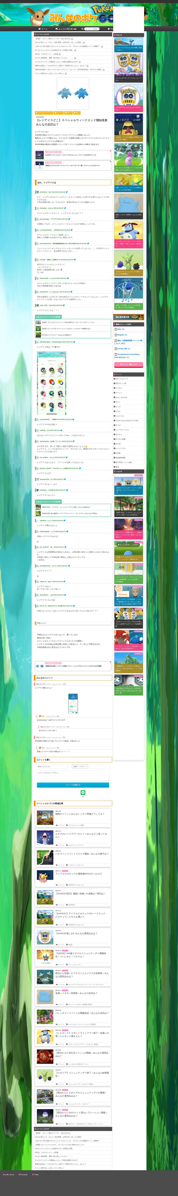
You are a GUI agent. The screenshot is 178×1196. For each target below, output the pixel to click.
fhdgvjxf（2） (122, 335)
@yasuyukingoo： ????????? (48, 219)
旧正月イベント (83, 1064)
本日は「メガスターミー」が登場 (46, 54)
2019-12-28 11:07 (58, 208)
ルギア (71, 845)
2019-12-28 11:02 (65, 230)
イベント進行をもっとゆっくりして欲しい (49, 73)
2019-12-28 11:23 (60, 457)
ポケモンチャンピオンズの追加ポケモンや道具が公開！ (54, 50)
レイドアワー (79, 845)
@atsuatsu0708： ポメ (46, 479)
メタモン (79, 1004)
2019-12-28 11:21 (61, 531)
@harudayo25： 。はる (46, 595)
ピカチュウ (80, 885)
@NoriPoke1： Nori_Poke (47, 192)
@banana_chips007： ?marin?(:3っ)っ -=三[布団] (54, 468)
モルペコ (80, 865)
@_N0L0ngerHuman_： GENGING (50, 230)
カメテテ (72, 984)
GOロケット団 (74, 1124)
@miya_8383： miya (46, 305)
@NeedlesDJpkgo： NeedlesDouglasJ (51, 342)
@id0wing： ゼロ (44, 430)
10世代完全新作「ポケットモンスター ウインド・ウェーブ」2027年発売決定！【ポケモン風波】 (68, 69)
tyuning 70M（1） (124, 349)
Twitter (36, 1174)
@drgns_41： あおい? (46, 581)
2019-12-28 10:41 (61, 278)
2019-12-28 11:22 (58, 520)
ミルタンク (89, 1044)
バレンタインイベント (77, 1024)
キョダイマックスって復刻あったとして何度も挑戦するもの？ (56, 62)
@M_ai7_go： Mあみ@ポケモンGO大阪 (51, 606)
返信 (64, 684)
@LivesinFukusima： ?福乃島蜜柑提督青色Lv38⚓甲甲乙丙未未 (58, 243)
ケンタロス (73, 1064)
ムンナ (87, 1024)
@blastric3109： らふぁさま (48, 278)
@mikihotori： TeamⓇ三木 (47, 490)
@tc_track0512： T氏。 (46, 547)
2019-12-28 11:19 (58, 581)
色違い (71, 945)
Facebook (24, 1174)
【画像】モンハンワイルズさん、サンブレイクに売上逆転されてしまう (59, 1145)
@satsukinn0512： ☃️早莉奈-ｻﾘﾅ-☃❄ (50, 419)
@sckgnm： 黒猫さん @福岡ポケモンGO (51, 259)
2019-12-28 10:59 (81, 243)
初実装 (85, 1004)
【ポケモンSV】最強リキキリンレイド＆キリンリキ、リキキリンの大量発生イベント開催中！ (67, 46)
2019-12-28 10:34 (65, 292)
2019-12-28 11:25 (57, 305)
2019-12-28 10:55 (68, 259)
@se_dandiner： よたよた (47, 457)
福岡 (82, 825)
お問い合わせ (9, 1174)
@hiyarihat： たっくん (46, 520)
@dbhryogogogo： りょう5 (47, 531)
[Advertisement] (128, 19)
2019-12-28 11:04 (62, 219)
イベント (61, 825)
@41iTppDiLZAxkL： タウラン (48, 566)
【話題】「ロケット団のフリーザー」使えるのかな (52, 38)
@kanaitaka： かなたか (46, 208)
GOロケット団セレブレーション (92, 1124)
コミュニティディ (75, 965)
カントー (72, 1004)
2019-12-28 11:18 (60, 192)
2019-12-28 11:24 (68, 342)
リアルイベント (74, 825)
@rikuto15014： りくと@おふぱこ (49, 292)
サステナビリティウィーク (85, 984)
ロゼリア (85, 1084)
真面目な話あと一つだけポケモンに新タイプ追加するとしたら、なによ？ (60, 65)
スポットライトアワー (77, 1044)
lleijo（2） (121, 329)
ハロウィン (73, 865)
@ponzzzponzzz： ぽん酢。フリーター (51, 441)
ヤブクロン (100, 984)
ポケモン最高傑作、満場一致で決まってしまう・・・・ (54, 58)
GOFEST (72, 885)
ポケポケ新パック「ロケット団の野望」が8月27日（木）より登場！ (58, 42)
